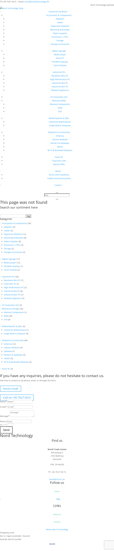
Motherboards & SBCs (59, 118)
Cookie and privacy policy (59, 178)
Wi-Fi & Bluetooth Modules (60, 150)
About (58, 171)
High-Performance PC (60, 79)
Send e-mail (10, 389)
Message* (4, 416)
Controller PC (10, 284)
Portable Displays (60, 61)
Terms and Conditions (59, 174)
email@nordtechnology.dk (37, 1)
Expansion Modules (60, 26)
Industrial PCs (59, 72)
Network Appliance (60, 90)
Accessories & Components (59, 15)
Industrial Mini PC (60, 86)
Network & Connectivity (59, 132)
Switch (60, 146)
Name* (3, 401)
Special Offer (59, 164)
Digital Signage (59, 51)
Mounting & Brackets (60, 29)
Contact (58, 185)
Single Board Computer (60, 125)
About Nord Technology (57, 529)
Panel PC (60, 58)
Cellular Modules (60, 139)
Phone (3, 421)
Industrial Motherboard (60, 122)
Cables (60, 22)
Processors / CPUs (60, 37)
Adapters (60, 18)
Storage (60, 40)
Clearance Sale (59, 160)
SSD (60, 111)
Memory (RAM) (59, 100)
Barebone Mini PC (60, 75)
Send (6, 430)
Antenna (60, 136)
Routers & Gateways (60, 143)
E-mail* (3, 407)
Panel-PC (59, 157)
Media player (60, 54)
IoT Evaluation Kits (59, 97)
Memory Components (60, 104)
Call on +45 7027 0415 (17, 397)
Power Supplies (60, 33)
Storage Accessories (60, 44)
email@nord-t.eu (57, 479)
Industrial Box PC (60, 83)
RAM (60, 107)
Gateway (8, 351)
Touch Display (59, 65)
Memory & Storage (10, 308)
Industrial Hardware (58, 11)
